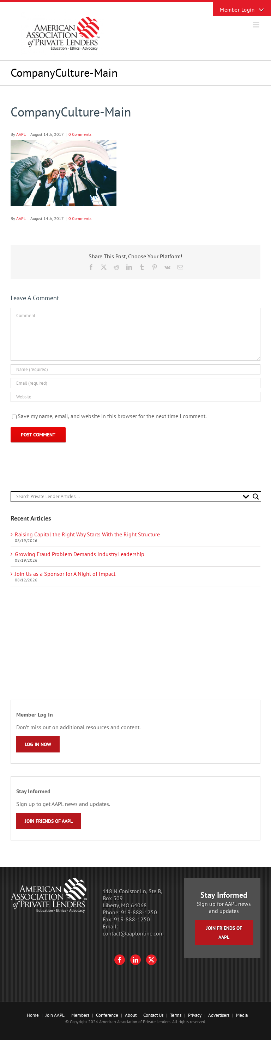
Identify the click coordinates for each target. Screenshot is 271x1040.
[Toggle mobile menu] (256, 25)
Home (33, 1015)
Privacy (194, 1015)
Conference (107, 1015)
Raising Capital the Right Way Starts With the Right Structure (87, 534)
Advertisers (218, 1015)
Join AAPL (55, 1015)
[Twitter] (151, 959)
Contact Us (153, 1015)
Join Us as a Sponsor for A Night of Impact (65, 573)
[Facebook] (119, 959)
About (131, 1015)
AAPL (21, 134)
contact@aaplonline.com (133, 933)
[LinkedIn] (135, 959)
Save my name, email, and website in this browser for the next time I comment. (112, 416)
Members (80, 1015)
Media (242, 1015)
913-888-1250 (139, 912)
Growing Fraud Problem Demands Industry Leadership (79, 553)
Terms (175, 1015)
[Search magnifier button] (256, 497)
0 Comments (79, 134)
